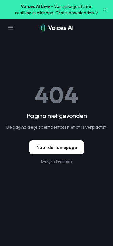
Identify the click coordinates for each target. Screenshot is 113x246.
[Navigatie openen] (11, 28)
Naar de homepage (56, 147)
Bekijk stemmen (56, 161)
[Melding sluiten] (104, 9)
